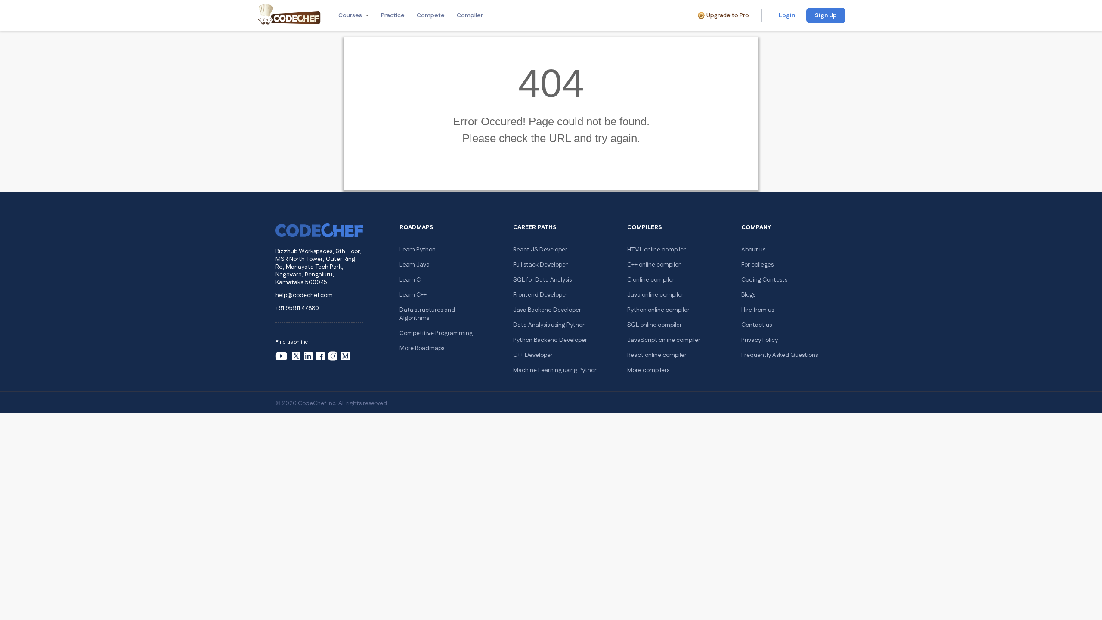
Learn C (410, 280)
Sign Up (826, 15)
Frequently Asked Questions (779, 355)
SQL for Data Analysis (542, 280)
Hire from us (757, 310)
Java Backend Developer (547, 310)
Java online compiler (655, 295)
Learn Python (417, 249)
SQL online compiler (654, 325)
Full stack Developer (540, 264)
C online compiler (651, 280)
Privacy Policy (759, 340)
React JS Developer (540, 249)
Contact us (756, 325)
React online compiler (657, 355)
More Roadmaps (421, 348)
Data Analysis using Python (549, 325)
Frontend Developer (540, 295)
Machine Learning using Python (555, 370)
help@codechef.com (304, 295)
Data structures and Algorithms (427, 314)
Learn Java (414, 264)
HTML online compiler (656, 249)
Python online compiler (658, 310)
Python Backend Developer (550, 340)
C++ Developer (533, 355)
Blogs (748, 295)
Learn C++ (413, 295)
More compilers (648, 370)
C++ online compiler (654, 264)
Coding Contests (764, 280)
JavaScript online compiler (663, 340)
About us (753, 249)
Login (787, 15)
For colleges (757, 264)
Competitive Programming (436, 333)
